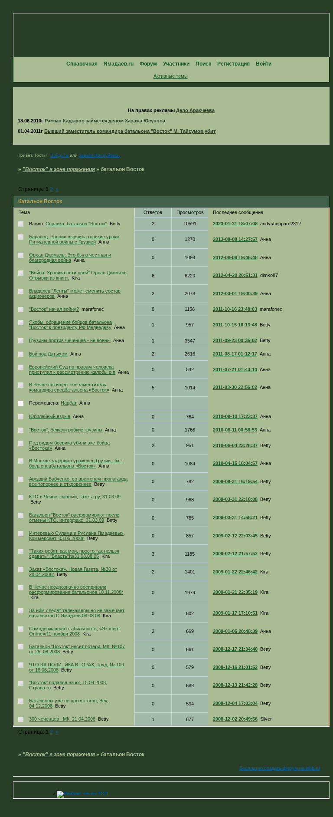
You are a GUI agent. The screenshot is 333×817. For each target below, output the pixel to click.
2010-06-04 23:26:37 (235, 445)
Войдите (59, 155)
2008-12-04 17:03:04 (235, 703)
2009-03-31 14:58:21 (235, 517)
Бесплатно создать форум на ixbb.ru (279, 768)
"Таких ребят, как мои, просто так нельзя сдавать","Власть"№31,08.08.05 (74, 553)
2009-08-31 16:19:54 (235, 481)
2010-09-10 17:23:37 (235, 416)
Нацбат (69, 402)
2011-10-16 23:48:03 (235, 309)
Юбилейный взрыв (49, 416)
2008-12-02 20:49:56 (235, 718)
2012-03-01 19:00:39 (235, 293)
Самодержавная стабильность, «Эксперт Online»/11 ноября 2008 (74, 631)
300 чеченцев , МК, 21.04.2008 (62, 718)
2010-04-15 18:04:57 (235, 463)
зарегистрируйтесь (99, 155)
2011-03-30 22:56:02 (235, 387)
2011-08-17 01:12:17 (235, 353)
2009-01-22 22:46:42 (235, 571)
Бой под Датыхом (48, 353)
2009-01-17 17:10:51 (235, 613)
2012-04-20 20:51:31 (235, 275)
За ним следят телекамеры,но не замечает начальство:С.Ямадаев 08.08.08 (76, 613)
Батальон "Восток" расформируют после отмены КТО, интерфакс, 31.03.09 (74, 517)
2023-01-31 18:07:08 (235, 223)
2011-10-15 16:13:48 (235, 324)
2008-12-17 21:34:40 (235, 649)
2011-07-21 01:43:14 (235, 369)
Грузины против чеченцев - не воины (70, 340)
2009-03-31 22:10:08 (235, 499)
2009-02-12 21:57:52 (235, 553)
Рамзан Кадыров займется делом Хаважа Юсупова (105, 120)
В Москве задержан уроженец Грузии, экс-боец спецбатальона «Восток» (75, 463)
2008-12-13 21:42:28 (235, 685)
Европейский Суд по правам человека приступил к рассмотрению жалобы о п (72, 369)
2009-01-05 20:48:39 (235, 631)
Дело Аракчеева (195, 110)
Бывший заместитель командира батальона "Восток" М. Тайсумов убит (129, 131)
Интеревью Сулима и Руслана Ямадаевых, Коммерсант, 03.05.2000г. (77, 535)
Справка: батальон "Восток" (76, 223)
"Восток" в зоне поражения (59, 169)
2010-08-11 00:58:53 (235, 429)
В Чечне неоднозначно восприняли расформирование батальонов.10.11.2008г (76, 589)
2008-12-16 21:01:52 (235, 667)
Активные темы (170, 76)
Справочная (82, 64)
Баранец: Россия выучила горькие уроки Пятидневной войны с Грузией (74, 239)
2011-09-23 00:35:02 (235, 340)
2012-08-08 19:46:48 (235, 257)
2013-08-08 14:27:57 (235, 239)
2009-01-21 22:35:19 (235, 592)
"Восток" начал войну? (54, 309)
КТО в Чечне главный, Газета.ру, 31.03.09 (75, 496)
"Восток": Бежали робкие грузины (65, 429)
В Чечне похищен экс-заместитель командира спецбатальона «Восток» (69, 387)
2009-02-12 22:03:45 (235, 535)
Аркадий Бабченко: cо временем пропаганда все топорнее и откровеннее (78, 481)
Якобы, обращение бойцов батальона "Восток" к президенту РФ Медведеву (70, 325)
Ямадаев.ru (119, 64)
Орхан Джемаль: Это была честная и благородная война (70, 257)
